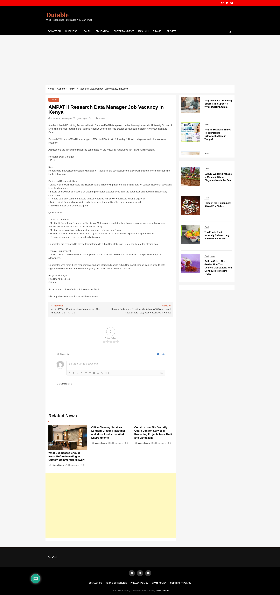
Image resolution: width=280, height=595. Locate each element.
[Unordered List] (90, 373)
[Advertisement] (140, 57)
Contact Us (95, 583)
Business (71, 31)
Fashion (143, 31)
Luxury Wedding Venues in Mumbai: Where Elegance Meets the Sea (218, 177)
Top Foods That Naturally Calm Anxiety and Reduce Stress (217, 235)
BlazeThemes (162, 590)
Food (207, 169)
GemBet (52, 557)
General (54, 100)
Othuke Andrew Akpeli (61, 118)
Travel (157, 31)
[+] (110, 373)
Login (162, 354)
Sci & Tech (54, 31)
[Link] (102, 373)
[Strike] (82, 373)
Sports (171, 31)
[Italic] (73, 373)
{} (106, 373)
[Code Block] (98, 373)
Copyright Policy (180, 583)
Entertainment (124, 31)
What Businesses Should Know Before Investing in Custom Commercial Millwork (66, 456)
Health (86, 31)
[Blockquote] (94, 373)
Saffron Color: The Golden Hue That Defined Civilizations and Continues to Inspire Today (218, 267)
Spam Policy (159, 583)
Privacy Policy (139, 583)
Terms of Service (116, 583)
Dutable (57, 14)
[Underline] (78, 373)
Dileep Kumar (58, 465)
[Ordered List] (86, 373)
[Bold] (69, 373)
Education (102, 31)
